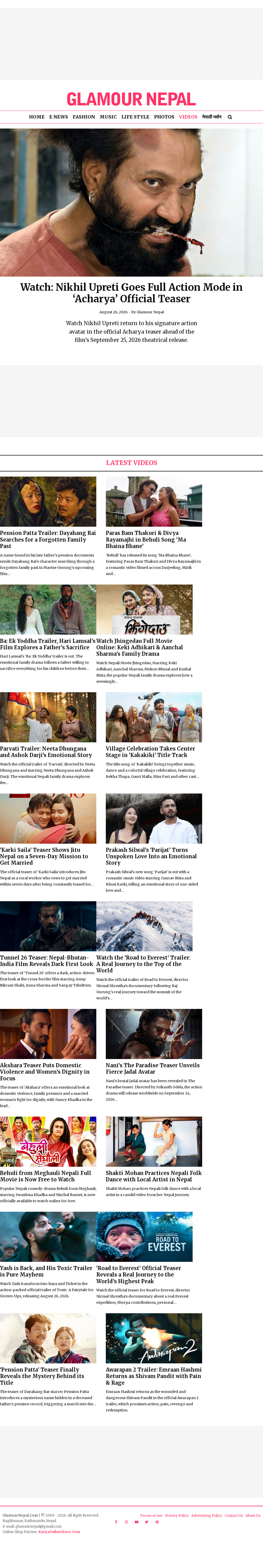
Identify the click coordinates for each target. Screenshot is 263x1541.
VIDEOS (188, 117)
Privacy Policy (177, 1515)
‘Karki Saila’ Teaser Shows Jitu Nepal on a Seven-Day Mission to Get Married (44, 856)
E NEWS (58, 117)
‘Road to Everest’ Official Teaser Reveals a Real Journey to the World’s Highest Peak (138, 1274)
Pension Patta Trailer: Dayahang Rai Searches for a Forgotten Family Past (48, 539)
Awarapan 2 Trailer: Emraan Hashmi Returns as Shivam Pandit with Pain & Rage (154, 1376)
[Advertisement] (131, 44)
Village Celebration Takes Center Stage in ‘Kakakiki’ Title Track (150, 751)
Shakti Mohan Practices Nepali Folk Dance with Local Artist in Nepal (154, 1176)
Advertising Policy (206, 1515)
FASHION (84, 117)
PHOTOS (164, 117)
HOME (37, 117)
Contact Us (234, 1515)
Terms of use (151, 1515)
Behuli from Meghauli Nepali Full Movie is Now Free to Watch (45, 1176)
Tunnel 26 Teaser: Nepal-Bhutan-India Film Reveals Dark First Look (46, 960)
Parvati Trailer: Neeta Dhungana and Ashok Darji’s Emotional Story (46, 751)
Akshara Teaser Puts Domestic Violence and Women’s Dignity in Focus (45, 1072)
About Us (253, 1515)
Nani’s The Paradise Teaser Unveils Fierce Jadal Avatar (153, 1068)
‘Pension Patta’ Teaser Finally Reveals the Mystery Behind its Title (42, 1376)
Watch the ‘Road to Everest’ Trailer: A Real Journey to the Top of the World (143, 964)
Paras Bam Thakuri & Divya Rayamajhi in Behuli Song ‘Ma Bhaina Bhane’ (146, 539)
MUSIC (108, 117)
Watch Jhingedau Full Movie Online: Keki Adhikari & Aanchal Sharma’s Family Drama (139, 647)
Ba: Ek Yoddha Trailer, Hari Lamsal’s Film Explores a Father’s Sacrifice (48, 644)
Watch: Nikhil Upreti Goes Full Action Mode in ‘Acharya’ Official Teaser (132, 293)
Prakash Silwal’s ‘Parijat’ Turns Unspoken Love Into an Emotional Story (151, 856)
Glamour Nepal (150, 312)
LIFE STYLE (135, 117)
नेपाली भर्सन (211, 117)
